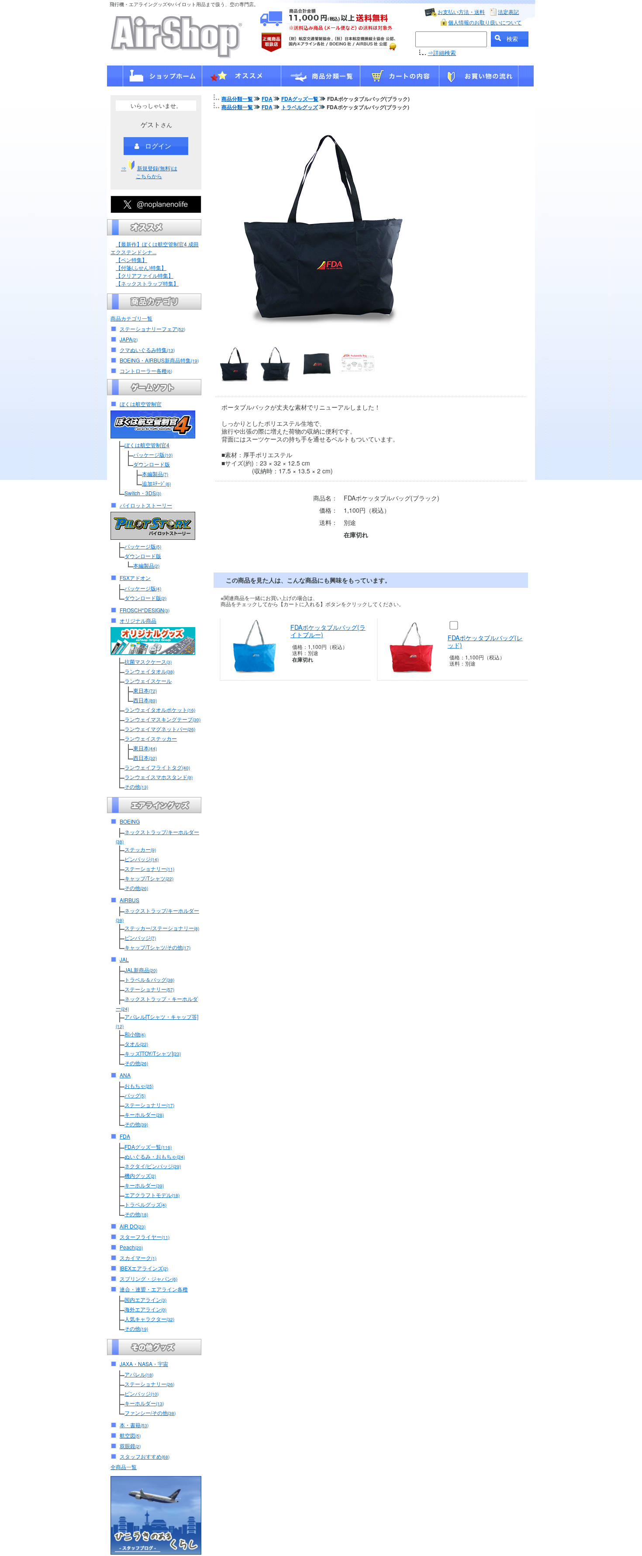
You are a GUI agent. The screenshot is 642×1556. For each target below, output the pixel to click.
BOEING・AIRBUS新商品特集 (159, 360)
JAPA (129, 339)
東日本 (145, 690)
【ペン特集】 (131, 259)
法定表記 (508, 11)
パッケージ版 (153, 454)
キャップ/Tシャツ (148, 878)
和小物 (134, 1034)
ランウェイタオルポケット (159, 709)
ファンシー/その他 (150, 1412)
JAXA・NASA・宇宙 (144, 1363)
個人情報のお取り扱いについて (484, 22)
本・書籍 (134, 1424)
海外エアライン (145, 1309)
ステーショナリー (149, 868)
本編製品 (155, 473)
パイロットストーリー (146, 505)
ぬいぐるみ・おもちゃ (154, 1156)
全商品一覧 (123, 1466)
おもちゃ (138, 1085)
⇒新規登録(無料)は (149, 171)
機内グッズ (140, 1175)
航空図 (130, 1435)
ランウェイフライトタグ (157, 767)
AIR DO (132, 1226)
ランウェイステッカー (150, 738)
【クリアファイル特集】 (144, 275)
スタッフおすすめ (144, 1456)
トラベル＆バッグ (149, 979)
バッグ (134, 1095)
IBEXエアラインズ (144, 1268)
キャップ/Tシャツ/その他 (157, 947)
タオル (136, 1043)
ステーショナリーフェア (152, 328)
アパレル (138, 1374)
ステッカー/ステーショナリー (161, 928)
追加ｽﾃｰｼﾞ (156, 483)
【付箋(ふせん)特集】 (141, 267)
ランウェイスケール (148, 680)
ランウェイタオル (149, 671)
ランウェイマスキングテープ (162, 719)
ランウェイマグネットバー (159, 728)
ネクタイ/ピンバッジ (152, 1166)
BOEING (130, 821)
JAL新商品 (140, 969)
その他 (136, 786)
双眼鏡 (130, 1445)
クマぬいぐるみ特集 (147, 349)
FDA (125, 1136)
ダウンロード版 (151, 464)
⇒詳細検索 (442, 52)
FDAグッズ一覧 (148, 1146)
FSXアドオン (135, 577)
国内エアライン (145, 1299)
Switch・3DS (142, 493)
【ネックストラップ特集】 (147, 283)
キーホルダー (144, 1114)
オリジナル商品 (138, 620)
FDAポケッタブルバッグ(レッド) (485, 641)
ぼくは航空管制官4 (146, 445)
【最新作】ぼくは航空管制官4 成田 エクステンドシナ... (154, 247)
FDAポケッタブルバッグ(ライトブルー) (328, 631)
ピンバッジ (141, 859)
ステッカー (140, 849)
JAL (124, 959)
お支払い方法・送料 (461, 11)
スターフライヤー (144, 1236)
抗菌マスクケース (148, 661)
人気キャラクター (149, 1318)
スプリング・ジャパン (148, 1278)
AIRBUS (129, 900)
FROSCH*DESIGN (144, 610)
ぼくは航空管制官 (141, 403)
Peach (131, 1247)
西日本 (145, 700)
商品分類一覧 (237, 99)
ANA (125, 1075)
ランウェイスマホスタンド (158, 776)
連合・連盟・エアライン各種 (154, 1289)
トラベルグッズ (145, 1204)
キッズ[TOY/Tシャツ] (152, 1053)
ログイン (158, 145)
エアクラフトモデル (151, 1194)
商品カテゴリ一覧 (131, 318)
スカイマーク (138, 1257)
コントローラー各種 (146, 370)
